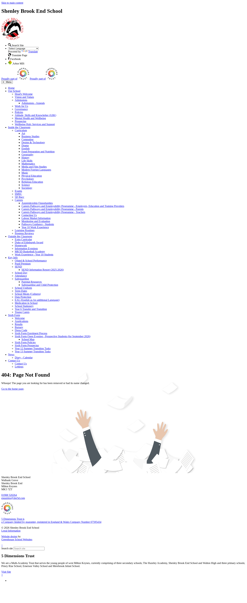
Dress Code (21, 330)
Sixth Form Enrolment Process (31, 333)
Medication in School (26, 303)
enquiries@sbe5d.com (13, 498)
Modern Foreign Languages (36, 169)
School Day (21, 272)
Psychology (28, 178)
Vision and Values (24, 97)
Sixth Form (14, 315)
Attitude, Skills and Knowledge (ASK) (35, 115)
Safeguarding (22, 278)
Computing (27, 139)
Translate (33, 51)
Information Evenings (26, 248)
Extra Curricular (23, 239)
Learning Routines (24, 230)
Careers (19, 200)
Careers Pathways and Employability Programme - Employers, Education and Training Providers (73, 206)
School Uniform (23, 287)
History (25, 157)
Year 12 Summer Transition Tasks (33, 348)
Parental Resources (32, 281)
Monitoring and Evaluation (36, 221)
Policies (19, 112)
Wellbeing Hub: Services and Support (35, 124)
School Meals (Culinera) (28, 293)
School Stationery (24, 306)
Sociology (27, 187)
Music (25, 172)
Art (23, 133)
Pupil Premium (23, 263)
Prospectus (20, 121)
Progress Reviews (24, 233)
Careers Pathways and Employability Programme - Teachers (53, 212)
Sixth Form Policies (25, 342)
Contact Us (14, 360)
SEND (18, 266)
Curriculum (21, 130)
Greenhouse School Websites (16, 539)
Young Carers (22, 312)
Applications (21, 321)
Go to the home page (12, 388)
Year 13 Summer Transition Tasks (33, 351)
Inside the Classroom (19, 127)
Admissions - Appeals (33, 103)
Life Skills (27, 160)
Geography (27, 154)
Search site (7, 548)
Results (19, 324)
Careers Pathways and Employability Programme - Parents (53, 209)
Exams (18, 190)
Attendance (21, 275)
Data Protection (23, 297)
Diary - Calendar (24, 357)
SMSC (18, 194)
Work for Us (21, 106)
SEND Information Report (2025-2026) (43, 269)
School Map (28, 339)
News (11, 354)
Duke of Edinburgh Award (29, 242)
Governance (21, 109)
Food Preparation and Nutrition (38, 151)
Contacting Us (29, 215)
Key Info (13, 257)
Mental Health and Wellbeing (30, 118)
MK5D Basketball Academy (30, 251)
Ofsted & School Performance (31, 260)
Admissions (21, 100)
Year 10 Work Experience (35, 227)
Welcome (20, 318)
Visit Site (6, 571)
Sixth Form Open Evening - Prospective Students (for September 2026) (52, 336)
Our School (14, 91)
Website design (9, 536)
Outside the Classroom (20, 236)
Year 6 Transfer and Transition (31, 309)
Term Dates (21, 290)
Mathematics (28, 163)
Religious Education (32, 181)
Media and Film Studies (34, 166)
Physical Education (32, 175)
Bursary (19, 327)
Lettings (19, 366)
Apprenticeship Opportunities (37, 203)
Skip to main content (12, 2)
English (26, 148)
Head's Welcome (24, 94)
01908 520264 (9, 495)
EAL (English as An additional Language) (37, 300)
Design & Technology (33, 142)
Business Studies (30, 136)
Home (11, 88)
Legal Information (10, 530)
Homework (21, 245)
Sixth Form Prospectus (27, 345)
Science (26, 184)
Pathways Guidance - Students (38, 224)
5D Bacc (19, 197)
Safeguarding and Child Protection (40, 284)
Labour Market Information (36, 218)
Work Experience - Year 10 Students (34, 254)
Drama (25, 145)
